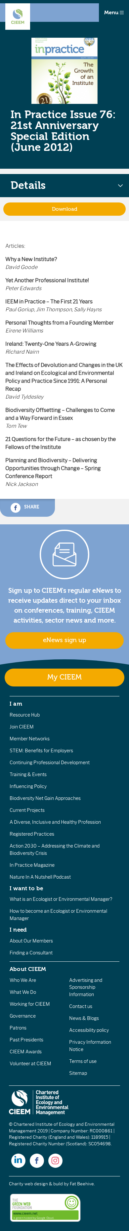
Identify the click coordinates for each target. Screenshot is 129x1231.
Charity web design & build (36, 1183)
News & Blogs (84, 1018)
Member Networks (30, 739)
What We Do (23, 992)
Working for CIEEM (30, 1004)
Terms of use (83, 1061)
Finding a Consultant (31, 953)
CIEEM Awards (26, 1052)
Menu (112, 13)
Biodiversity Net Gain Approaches (45, 798)
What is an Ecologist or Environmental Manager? (61, 899)
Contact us (80, 1006)
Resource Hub (25, 715)
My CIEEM (64, 677)
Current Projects (27, 810)
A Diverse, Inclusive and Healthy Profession (55, 822)
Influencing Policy (28, 786)
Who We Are (23, 980)
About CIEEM (28, 969)
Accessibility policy (89, 1030)
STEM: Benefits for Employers (41, 751)
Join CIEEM (22, 727)
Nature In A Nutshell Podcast (40, 877)
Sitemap (78, 1073)
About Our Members (31, 941)
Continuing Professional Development (50, 763)
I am (16, 703)
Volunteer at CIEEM (30, 1064)
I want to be (26, 888)
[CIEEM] (17, 16)
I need (18, 929)
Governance (23, 1016)
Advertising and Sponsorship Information (85, 987)
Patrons (18, 1028)
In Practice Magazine (32, 865)
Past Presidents (26, 1040)
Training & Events (28, 774)
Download (64, 209)
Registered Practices (32, 834)
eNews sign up (64, 640)
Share (31, 507)
